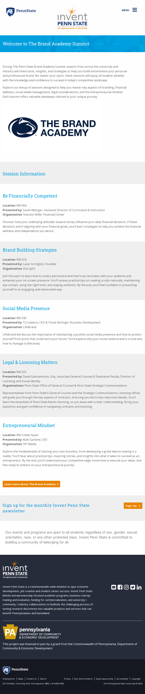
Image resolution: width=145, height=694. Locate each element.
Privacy (67, 678)
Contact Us (32, 678)
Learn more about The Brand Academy (30, 484)
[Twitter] (132, 588)
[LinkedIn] (139, 588)
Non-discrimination (83, 678)
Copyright (136, 678)
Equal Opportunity (104, 678)
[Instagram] (126, 588)
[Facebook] (120, 588)
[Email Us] (113, 588)
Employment (9, 678)
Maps (20, 678)
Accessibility (122, 678)
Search (43, 678)
